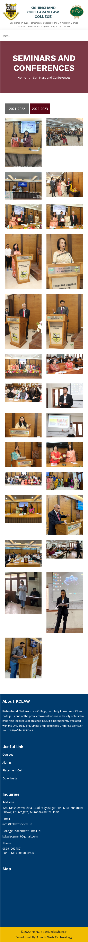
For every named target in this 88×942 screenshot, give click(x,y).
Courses (7, 754)
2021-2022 (17, 109)
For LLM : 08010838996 (18, 853)
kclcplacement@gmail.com (20, 836)
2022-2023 (40, 109)
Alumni (6, 762)
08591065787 (11, 848)
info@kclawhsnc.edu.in (17, 824)
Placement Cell (12, 770)
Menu (6, 36)
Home (21, 77)
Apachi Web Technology (54, 937)
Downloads (10, 778)
